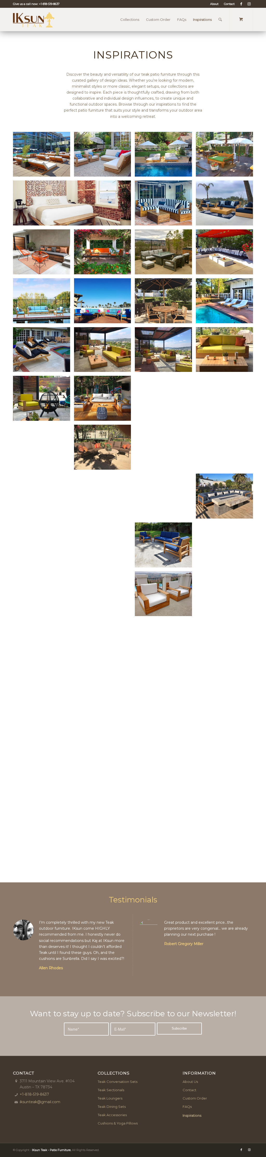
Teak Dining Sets (112, 1106)
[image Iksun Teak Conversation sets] (104, 253)
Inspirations (192, 1115)
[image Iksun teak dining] (226, 742)
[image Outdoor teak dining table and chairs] (43, 498)
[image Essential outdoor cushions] (43, 253)
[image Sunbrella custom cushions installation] (196, 400)
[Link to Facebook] (241, 4)
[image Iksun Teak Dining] (226, 644)
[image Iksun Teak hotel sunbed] (43, 156)
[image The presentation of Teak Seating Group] (104, 302)
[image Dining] (165, 742)
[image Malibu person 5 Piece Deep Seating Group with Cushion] (104, 742)
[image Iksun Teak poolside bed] (165, 156)
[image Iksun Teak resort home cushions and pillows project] (104, 449)
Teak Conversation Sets (117, 1082)
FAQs (187, 1106)
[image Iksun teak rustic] (165, 791)
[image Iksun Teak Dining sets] (226, 693)
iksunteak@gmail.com (40, 1102)
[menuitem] (214, 4)
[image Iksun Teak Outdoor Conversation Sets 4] (226, 253)
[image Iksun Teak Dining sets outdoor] (43, 742)
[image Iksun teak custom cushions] (43, 546)
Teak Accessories (112, 1115)
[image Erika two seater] (226, 351)
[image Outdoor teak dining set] (226, 449)
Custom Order (195, 1098)
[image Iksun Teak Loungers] (226, 302)
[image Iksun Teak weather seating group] (104, 156)
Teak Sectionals (111, 1090)
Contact (229, 4)
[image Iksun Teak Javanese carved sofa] (226, 156)
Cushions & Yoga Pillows (118, 1123)
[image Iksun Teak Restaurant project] (104, 839)
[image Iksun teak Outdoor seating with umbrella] (165, 302)
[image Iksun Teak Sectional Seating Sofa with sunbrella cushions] (43, 449)
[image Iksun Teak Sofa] (165, 644)
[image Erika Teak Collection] (104, 351)
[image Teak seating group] (104, 498)
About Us (190, 1082)
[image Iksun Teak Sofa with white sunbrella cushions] (165, 595)
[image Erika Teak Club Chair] (43, 400)
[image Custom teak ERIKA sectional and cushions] (165, 204)
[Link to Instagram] (249, 4)
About (214, 4)
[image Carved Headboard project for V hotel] (74, 204)
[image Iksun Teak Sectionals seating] (74, 644)
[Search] (220, 19)
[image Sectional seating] (226, 498)
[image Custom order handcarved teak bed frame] (43, 791)
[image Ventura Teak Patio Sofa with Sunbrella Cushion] (165, 498)
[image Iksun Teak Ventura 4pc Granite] (165, 253)
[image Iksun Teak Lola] (43, 302)
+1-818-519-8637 (49, 4)
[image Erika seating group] (226, 204)
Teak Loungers (110, 1098)
